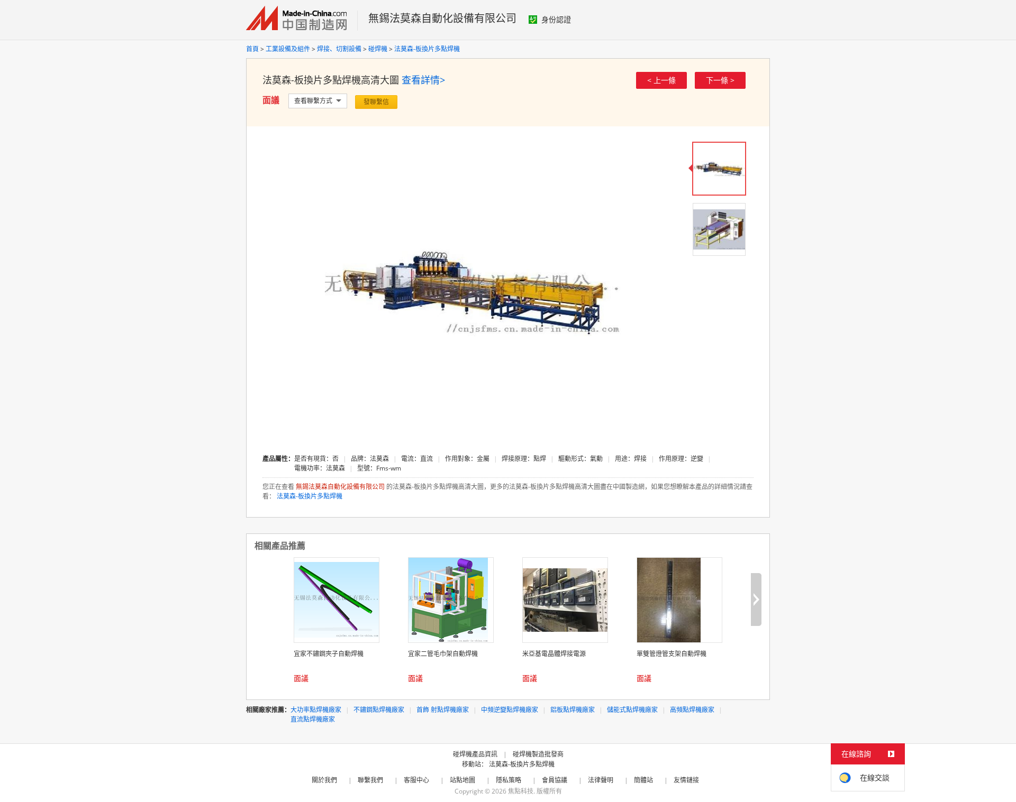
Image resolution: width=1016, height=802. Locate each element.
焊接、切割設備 (339, 48)
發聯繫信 (376, 101)
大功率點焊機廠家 (316, 709)
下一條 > (720, 80)
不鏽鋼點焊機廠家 (378, 709)
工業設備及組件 (288, 48)
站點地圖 (462, 780)
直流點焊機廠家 (313, 719)
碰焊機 (377, 48)
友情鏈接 (686, 780)
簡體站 (643, 780)
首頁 (252, 48)
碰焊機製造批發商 (538, 754)
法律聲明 (600, 780)
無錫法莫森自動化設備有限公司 (442, 18)
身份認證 (556, 19)
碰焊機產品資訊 (475, 754)
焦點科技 (520, 791)
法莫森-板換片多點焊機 (427, 48)
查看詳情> (423, 79)
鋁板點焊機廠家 (572, 709)
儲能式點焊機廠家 (632, 709)
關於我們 (324, 780)
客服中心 (416, 780)
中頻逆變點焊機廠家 (509, 709)
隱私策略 (508, 780)
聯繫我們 (370, 780)
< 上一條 (661, 80)
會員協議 (554, 780)
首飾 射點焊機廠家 (442, 709)
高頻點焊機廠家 (692, 709)
